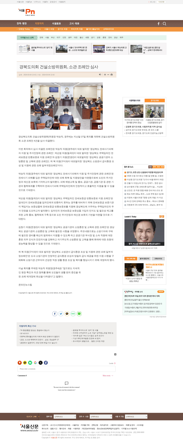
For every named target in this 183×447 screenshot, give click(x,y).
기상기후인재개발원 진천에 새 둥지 (86, 338)
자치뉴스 (37, 29)
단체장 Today (24, 29)
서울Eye (29, 2)
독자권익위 (104, 425)
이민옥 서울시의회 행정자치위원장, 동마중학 (144, 127)
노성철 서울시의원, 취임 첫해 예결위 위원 (143, 133)
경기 (93, 37)
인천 (64, 37)
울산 (81, 37)
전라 (110, 37)
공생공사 (53, 2)
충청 (104, 37)
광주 (70, 37)
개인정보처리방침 (88, 429)
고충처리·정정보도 (117, 425)
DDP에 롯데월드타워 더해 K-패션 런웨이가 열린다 (40, 337)
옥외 (68, 425)
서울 (47, 37)
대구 (58, 37)
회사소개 (45, 429)
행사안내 (62, 429)
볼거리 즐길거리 (93, 29)
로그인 (152, 2)
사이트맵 (140, 425)
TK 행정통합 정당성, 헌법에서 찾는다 (34, 330)
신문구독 (45, 425)
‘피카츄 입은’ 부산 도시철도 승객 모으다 (88, 336)
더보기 (160, 291)
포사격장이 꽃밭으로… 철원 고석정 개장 (88, 341)
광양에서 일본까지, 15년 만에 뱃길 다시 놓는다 (38, 343)
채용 (69, 429)
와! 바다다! (24, 333)
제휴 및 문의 (130, 425)
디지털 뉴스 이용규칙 (129, 429)
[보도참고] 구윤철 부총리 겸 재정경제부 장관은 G (143, 304)
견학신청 (95, 425)
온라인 (63, 425)
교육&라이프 (108, 29)
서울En (45, 2)
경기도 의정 (62, 29)
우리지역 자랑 (77, 29)
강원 (98, 37)
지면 (59, 425)
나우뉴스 (37, 2)
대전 (75, 37)
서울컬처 (62, 2)
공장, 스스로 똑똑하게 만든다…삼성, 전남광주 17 (39, 340)
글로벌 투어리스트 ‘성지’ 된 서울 (85, 330)
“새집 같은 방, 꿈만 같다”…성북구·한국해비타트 (152, 50)
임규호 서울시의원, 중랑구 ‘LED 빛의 (141, 130)
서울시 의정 (49, 29)
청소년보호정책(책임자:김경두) (108, 429)
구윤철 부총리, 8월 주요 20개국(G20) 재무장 (141, 307)
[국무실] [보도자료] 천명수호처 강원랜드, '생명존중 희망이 (146, 311)
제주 (121, 37)
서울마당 (75, 425)
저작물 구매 (85, 425)
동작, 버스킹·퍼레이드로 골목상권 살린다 (144, 244)
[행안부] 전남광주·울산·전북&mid (137, 300)
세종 (87, 37)
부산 (53, 37)
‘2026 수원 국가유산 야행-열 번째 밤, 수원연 (145, 176)
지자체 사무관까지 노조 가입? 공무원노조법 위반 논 (93, 333)
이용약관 (76, 429)
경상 (116, 37)
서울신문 (20, 2)
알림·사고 (53, 429)
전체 (41, 37)
